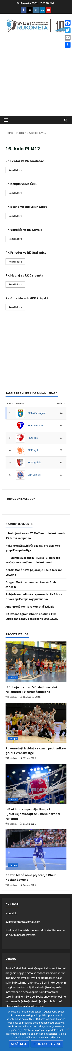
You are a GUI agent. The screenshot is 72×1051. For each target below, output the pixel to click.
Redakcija (13, 696)
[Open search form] (65, 120)
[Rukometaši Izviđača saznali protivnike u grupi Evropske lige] (36, 723)
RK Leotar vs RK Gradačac (25, 161)
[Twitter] (67, 30)
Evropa (13, 738)
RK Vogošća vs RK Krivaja (24, 230)
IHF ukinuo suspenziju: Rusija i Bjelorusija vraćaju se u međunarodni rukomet (33, 814)
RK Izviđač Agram (37, 413)
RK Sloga (33, 437)
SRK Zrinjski (34, 474)
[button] (6, 120)
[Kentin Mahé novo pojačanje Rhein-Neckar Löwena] (36, 849)
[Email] (67, 37)
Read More (16, 170)
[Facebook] (67, 23)
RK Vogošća (34, 462)
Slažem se (19, 1043)
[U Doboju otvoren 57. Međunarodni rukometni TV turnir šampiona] (36, 661)
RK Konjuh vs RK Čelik (21, 184)
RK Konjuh (33, 450)
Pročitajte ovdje (47, 1043)
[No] (67, 1029)
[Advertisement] (36, 75)
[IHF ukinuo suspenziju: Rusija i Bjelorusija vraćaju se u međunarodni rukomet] (36, 784)
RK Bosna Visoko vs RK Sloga (26, 206)
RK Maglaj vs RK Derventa (24, 275)
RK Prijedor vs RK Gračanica (26, 252)
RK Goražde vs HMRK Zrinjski (27, 298)
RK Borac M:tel (35, 425)
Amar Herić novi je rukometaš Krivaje (30, 606)
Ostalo (13, 677)
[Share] (67, 45)
